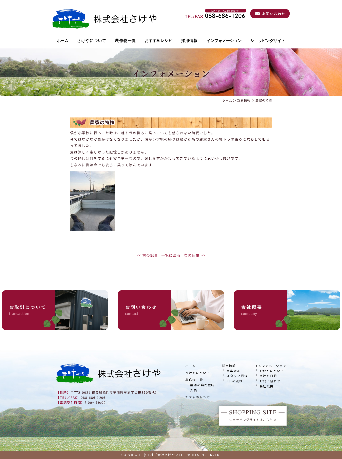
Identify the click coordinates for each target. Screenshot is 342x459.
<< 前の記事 (147, 255)
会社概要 (266, 386)
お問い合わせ (270, 381)
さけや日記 (268, 376)
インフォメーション (224, 40)
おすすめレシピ (158, 40)
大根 (193, 390)
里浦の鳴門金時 (202, 385)
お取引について (271, 371)
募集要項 (233, 371)
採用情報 (189, 40)
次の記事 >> (194, 255)
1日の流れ (234, 381)
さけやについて (91, 40)
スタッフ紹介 (237, 376)
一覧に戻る (171, 255)
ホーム (62, 40)
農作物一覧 (125, 40)
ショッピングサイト (267, 40)
